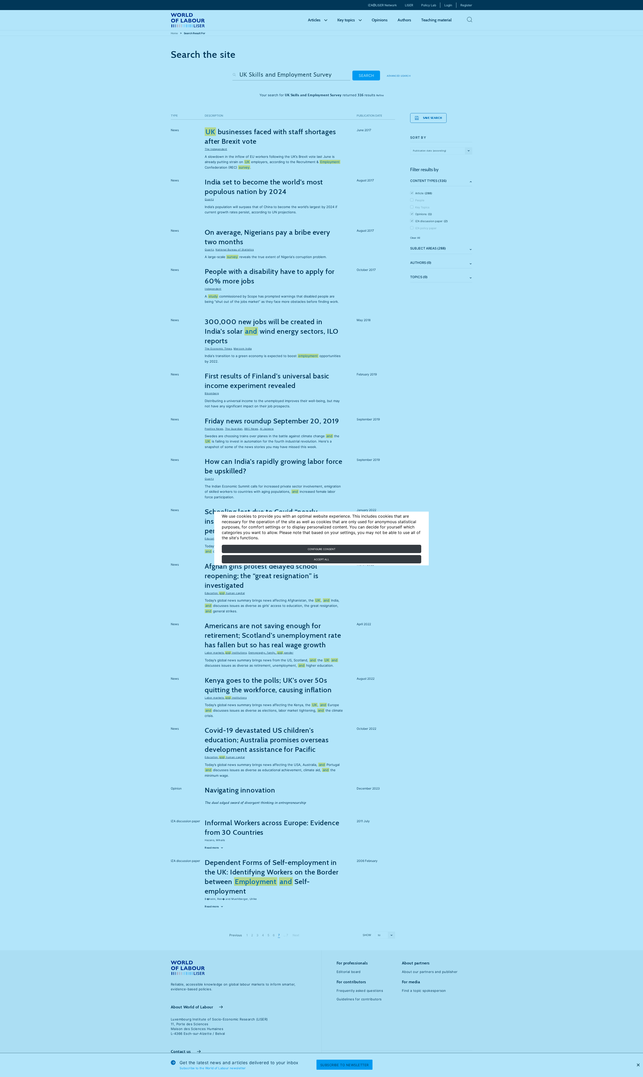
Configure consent (321, 549)
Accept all (321, 559)
